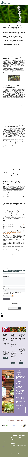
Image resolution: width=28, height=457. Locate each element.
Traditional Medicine (15, 271)
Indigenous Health (19, 270)
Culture (8, 270)
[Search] (19, 308)
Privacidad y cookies (23, 445)
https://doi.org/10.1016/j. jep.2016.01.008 (19, 224)
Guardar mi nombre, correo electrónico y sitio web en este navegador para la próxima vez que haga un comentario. (13, 293)
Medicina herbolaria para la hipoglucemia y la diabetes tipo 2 (14, 338)
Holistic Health (12, 270)
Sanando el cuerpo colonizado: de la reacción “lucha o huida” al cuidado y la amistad (6, 339)
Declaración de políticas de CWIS (15, 445)
